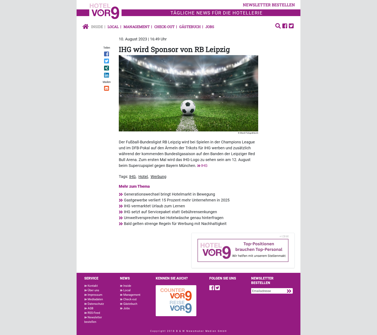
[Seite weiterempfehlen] (107, 89)
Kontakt (92, 286)
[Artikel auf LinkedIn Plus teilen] (107, 75)
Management (137, 26)
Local (113, 26)
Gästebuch (190, 26)
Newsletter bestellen (93, 320)
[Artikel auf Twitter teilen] (107, 61)
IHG (204, 165)
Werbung (158, 176)
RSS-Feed (93, 313)
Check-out (164, 26)
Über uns (93, 290)
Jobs (209, 26)
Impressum (94, 295)
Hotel (143, 176)
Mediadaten (95, 299)
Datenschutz (95, 304)
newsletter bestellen (269, 4)
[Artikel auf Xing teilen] (107, 68)
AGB (90, 308)
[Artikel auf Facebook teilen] (107, 54)
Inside (97, 26)
